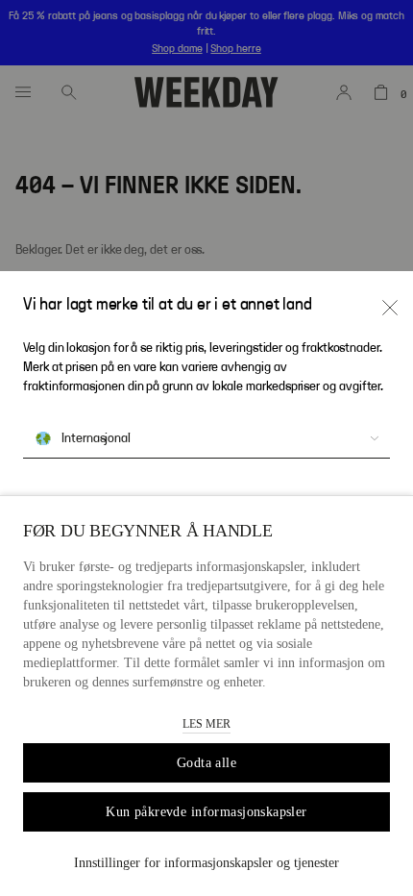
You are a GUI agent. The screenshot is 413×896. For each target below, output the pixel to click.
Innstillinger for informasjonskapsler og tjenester (206, 863)
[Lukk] (390, 307)
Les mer (206, 724)
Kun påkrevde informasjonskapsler (206, 812)
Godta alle (206, 763)
